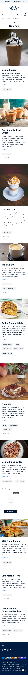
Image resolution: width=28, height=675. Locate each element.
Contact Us (11, 666)
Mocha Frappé (9, 70)
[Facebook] (2, 650)
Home (3, 18)
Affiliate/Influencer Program (8, 664)
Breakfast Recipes (7, 344)
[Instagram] (8, 650)
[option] (10, 502)
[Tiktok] (10, 650)
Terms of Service (19, 666)
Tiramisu (6, 404)
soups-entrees (18, 630)
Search (3, 662)
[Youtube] (5, 650)
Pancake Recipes (7, 353)
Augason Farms (13, 670)
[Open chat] (23, 670)
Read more (5, 84)
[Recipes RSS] (14, 22)
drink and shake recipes (9, 288)
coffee (17, 344)
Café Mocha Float (11, 575)
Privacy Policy (12, 668)
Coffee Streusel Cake (13, 323)
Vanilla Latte (8, 264)
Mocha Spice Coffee (12, 462)
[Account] (20, 14)
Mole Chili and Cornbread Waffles (11, 609)
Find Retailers (9, 662)
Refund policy (5, 668)
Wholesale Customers (20, 664)
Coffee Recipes (15, 18)
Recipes (8, 18)
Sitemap (18, 668)
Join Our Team (5, 666)
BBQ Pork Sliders (11, 541)
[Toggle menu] (2, 14)
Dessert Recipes (18, 348)
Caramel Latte (9, 209)
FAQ (14, 662)
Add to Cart (10, 511)
